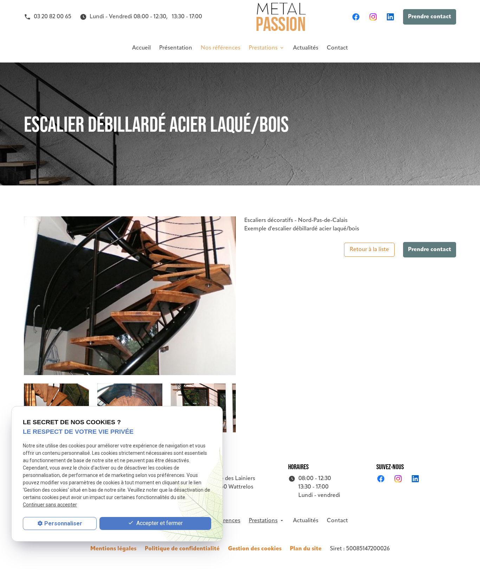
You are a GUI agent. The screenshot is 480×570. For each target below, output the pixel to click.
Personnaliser (63, 523)
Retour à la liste (369, 250)
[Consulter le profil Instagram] (373, 17)
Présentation (175, 48)
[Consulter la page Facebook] (355, 17)
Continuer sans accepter (50, 505)
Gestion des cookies (254, 549)
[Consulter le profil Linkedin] (390, 17)
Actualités (305, 48)
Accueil (141, 48)
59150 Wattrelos (232, 483)
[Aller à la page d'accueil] (281, 17)
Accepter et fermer (159, 523)
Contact (337, 48)
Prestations (263, 48)
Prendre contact (429, 17)
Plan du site (306, 549)
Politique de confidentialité (182, 549)
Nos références (220, 48)
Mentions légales (113, 549)
